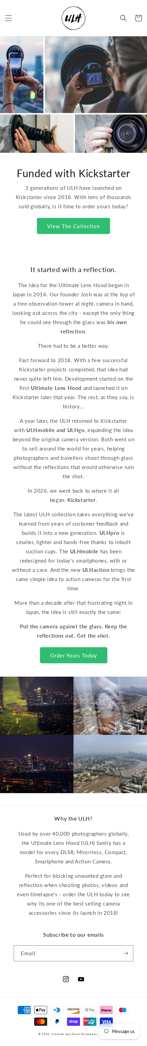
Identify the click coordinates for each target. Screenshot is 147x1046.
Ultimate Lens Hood (65, 1034)
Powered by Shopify (95, 1034)
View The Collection (73, 226)
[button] (8, 18)
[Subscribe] (125, 953)
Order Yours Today (73, 655)
